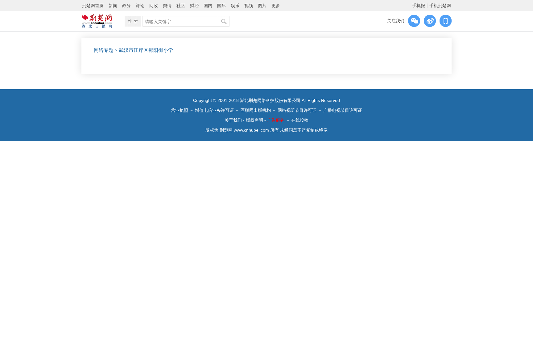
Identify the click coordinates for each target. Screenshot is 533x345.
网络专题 (104, 50)
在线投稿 (299, 120)
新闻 (113, 5)
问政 (153, 5)
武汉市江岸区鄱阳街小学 (146, 50)
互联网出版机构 (256, 110)
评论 (140, 5)
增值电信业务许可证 (214, 110)
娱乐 (235, 5)
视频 (248, 5)
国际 (221, 5)
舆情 (167, 5)
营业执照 (179, 110)
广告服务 (275, 120)
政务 (126, 5)
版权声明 (254, 120)
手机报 (418, 5)
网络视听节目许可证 (297, 110)
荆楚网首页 (93, 5)
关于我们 (233, 120)
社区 (180, 5)
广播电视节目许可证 (342, 110)
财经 (194, 5)
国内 (208, 5)
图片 (262, 5)
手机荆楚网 (440, 5)
